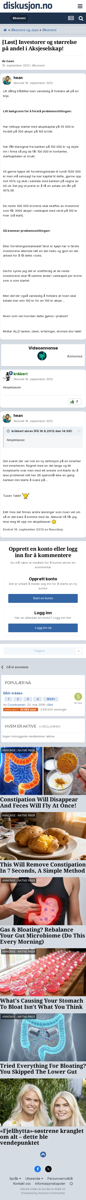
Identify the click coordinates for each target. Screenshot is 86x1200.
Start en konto (43, 598)
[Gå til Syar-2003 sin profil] (78, 697)
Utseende (33, 1178)
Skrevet (33, 83)
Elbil (50, 704)
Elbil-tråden (12, 693)
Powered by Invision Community (43, 1193)
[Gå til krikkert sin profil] (6, 376)
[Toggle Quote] (9, 431)
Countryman (16, 704)
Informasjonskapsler (50, 1183)
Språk (14, 1178)
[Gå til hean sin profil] (6, 80)
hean (10, 61)
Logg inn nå (43, 627)
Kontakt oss (22, 1183)
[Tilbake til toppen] (43, 1154)
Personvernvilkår (60, 1178)
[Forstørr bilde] (25, 496)
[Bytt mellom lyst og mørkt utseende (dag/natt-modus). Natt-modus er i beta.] (71, 1183)
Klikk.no (60, 1189)
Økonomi (38, 65)
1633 (50, 699)
